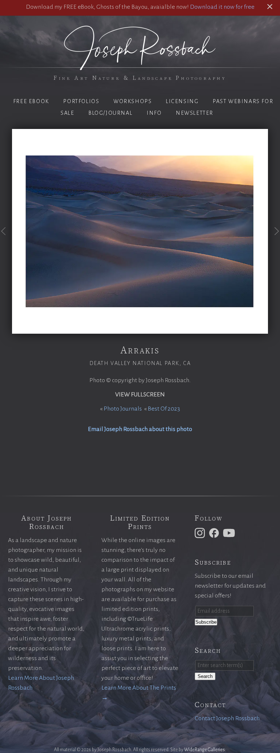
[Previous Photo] (6, 241)
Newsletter (194, 113)
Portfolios (81, 101)
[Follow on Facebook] (215, 532)
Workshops (132, 101)
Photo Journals (123, 408)
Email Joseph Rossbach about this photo (140, 429)
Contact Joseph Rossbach (227, 718)
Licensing (182, 101)
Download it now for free (222, 7)
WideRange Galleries (204, 749)
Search (205, 676)
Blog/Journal (110, 113)
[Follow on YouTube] (230, 532)
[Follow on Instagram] (201, 532)
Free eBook (31, 101)
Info (154, 113)
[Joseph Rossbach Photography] (140, 66)
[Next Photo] (274, 241)
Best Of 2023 (164, 408)
